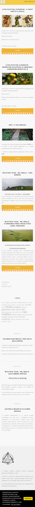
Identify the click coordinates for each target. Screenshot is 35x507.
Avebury (27, 302)
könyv (14, 312)
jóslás (13, 309)
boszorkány (9, 304)
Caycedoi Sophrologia (20, 304)
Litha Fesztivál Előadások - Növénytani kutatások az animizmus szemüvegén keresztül (17, 67)
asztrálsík (20, 302)
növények (11, 317)
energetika (17, 307)
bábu (31, 302)
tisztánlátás (4, 321)
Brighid (14, 304)
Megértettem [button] (28, 498)
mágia (24, 312)
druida (3, 307)
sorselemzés (6, 319)
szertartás (18, 319)
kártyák (18, 310)
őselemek (16, 317)
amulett (3, 302)
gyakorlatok (6, 309)
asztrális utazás (13, 302)
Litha (17, 312)
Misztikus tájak (16, 314)
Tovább (17, 50)
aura (24, 302)
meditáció (6, 314)
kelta (23, 309)
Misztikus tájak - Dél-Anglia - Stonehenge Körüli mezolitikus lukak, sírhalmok (17, 224)
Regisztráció (32, 1)
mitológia (4, 317)
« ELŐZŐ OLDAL (5, 282)
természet (26, 319)
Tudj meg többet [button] (15, 504)
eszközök (24, 307)
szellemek (13, 319)
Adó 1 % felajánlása (17, 125)
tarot (22, 319)
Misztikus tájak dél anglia (26, 314)
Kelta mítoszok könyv (7, 312)
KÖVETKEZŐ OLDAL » (7, 286)
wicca (9, 321)
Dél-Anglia (28, 305)
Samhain (22, 317)
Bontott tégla (4, 304)
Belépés (26, 1)
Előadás (9, 306)
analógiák (7, 302)
